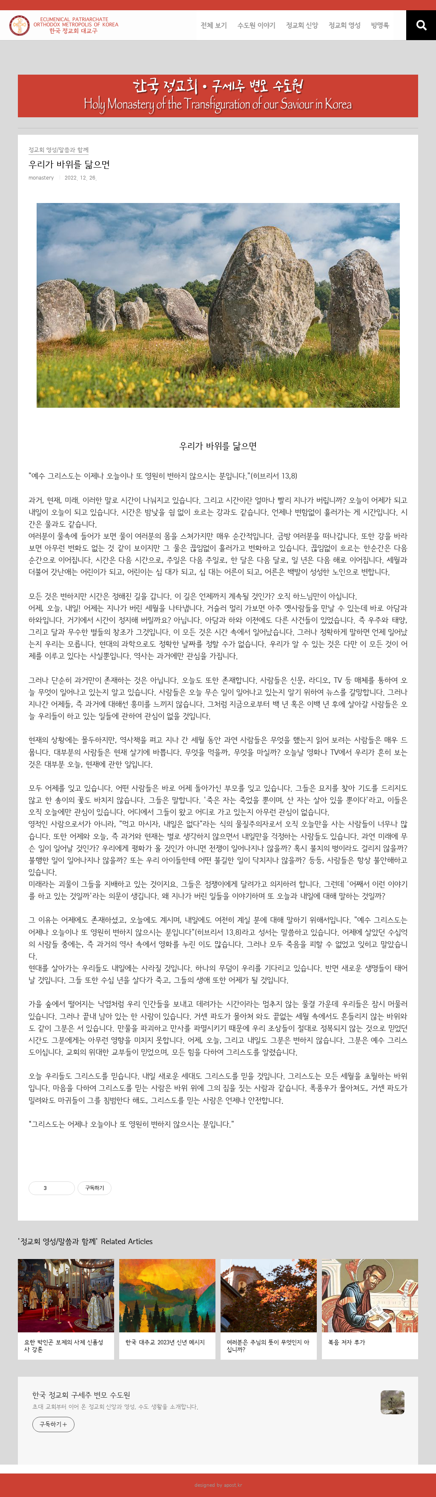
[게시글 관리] (65, 1188)
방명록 (380, 25)
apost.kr (233, 1485)
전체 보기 (214, 25)
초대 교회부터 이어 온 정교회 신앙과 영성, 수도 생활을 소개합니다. (115, 1407)
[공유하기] (54, 1188)
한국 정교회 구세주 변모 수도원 (81, 1395)
